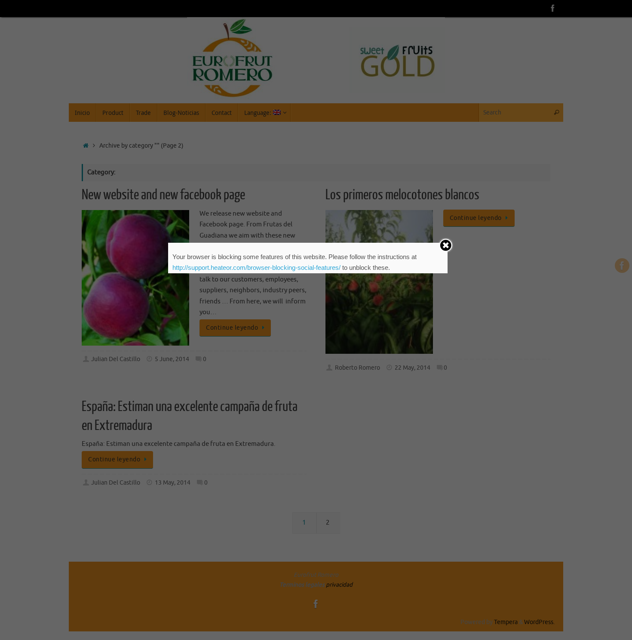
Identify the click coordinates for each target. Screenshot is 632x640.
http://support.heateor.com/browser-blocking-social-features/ (256, 267)
